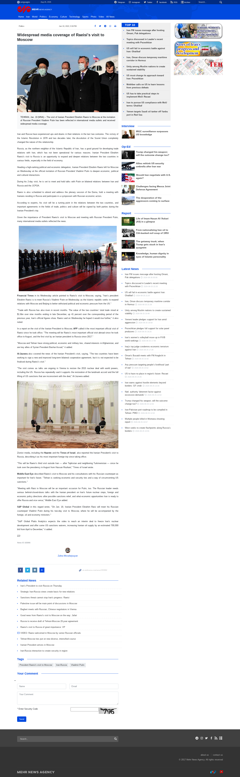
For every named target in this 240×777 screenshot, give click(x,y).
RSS (175, 2)
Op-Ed (126, 146)
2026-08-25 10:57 (141, 422)
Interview (128, 126)
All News (110, 17)
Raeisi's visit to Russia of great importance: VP (42, 627)
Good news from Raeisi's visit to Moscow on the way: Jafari (48, 615)
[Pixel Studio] (220, 771)
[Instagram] (202, 738)
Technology (74, 17)
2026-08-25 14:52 (141, 368)
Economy (53, 17)
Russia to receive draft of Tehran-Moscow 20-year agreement (49, 621)
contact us (218, 755)
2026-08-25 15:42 (142, 359)
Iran (28, 17)
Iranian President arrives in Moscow (37, 645)
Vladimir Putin (77, 665)
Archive (187, 2)
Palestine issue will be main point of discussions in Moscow (48, 603)
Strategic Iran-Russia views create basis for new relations (47, 591)
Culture (63, 17)
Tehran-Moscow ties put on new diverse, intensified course (48, 639)
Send (21, 719)
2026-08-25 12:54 (154, 395)
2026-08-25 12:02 (148, 413)
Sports (85, 17)
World (34, 17)
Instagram (135, 2)
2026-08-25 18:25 (144, 332)
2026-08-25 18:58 (145, 323)
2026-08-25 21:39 (145, 305)
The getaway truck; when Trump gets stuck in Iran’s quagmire (150, 244)
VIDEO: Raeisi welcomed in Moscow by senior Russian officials (50, 633)
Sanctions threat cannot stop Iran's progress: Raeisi (44, 597)
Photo (93, 17)
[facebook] (211, 738)
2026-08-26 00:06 (150, 277)
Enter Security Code (27, 709)
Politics (43, 17)
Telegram (121, 2)
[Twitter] (206, 738)
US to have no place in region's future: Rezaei (146, 373)
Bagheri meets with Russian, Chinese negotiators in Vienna (48, 609)
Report (126, 213)
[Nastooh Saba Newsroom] (211, 771)
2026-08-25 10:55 (142, 431)
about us (205, 755)
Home (21, 17)
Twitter (149, 2)
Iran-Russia (61, 665)
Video (101, 17)
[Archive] (221, 738)
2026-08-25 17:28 (146, 350)
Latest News (130, 269)
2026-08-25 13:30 (152, 386)
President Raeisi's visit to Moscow (36, 665)
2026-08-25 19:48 (143, 313)
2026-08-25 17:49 (149, 341)
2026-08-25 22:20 (151, 286)
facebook (163, 2)
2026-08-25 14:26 (135, 377)
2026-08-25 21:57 (143, 296)
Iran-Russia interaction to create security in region (43, 651)
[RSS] (216, 738)
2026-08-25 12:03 (147, 404)
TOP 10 (130, 25)
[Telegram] (197, 738)
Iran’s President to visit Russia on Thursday (41, 586)
